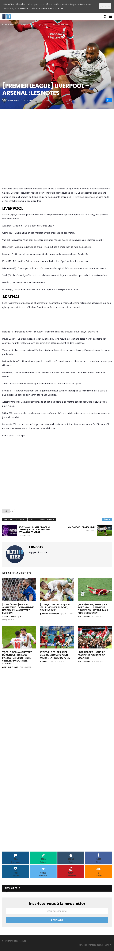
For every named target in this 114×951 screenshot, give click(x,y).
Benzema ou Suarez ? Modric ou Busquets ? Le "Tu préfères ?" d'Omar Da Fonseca (35, 531)
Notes (33, 519)
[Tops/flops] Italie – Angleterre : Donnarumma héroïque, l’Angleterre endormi (18, 609)
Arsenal (8, 519)
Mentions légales (95, 945)
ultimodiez (13, 100)
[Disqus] (57, 714)
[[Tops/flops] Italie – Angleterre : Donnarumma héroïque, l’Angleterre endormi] (19, 589)
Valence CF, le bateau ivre (81, 528)
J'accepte (105, 6)
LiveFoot (83, 945)
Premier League (48, 519)
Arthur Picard (11, 667)
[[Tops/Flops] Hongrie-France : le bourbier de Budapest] (95, 637)
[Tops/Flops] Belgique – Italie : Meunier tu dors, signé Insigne (55, 607)
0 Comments (47, 100)
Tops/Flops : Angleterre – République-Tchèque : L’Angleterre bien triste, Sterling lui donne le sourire (18, 657)
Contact (107, 945)
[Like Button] (6, 511)
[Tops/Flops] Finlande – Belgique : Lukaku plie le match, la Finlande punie (55, 654)
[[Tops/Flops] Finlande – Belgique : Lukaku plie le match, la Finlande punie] (57, 637)
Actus (12, 25)
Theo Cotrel (47, 661)
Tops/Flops (21, 25)
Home (4, 25)
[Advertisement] (57, 152)
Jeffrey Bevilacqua (12, 616)
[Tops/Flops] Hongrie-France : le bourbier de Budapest (92, 654)
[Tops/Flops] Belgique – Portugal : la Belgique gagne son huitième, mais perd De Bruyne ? (93, 609)
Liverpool (21, 519)
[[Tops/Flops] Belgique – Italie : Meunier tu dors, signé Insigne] (57, 589)
